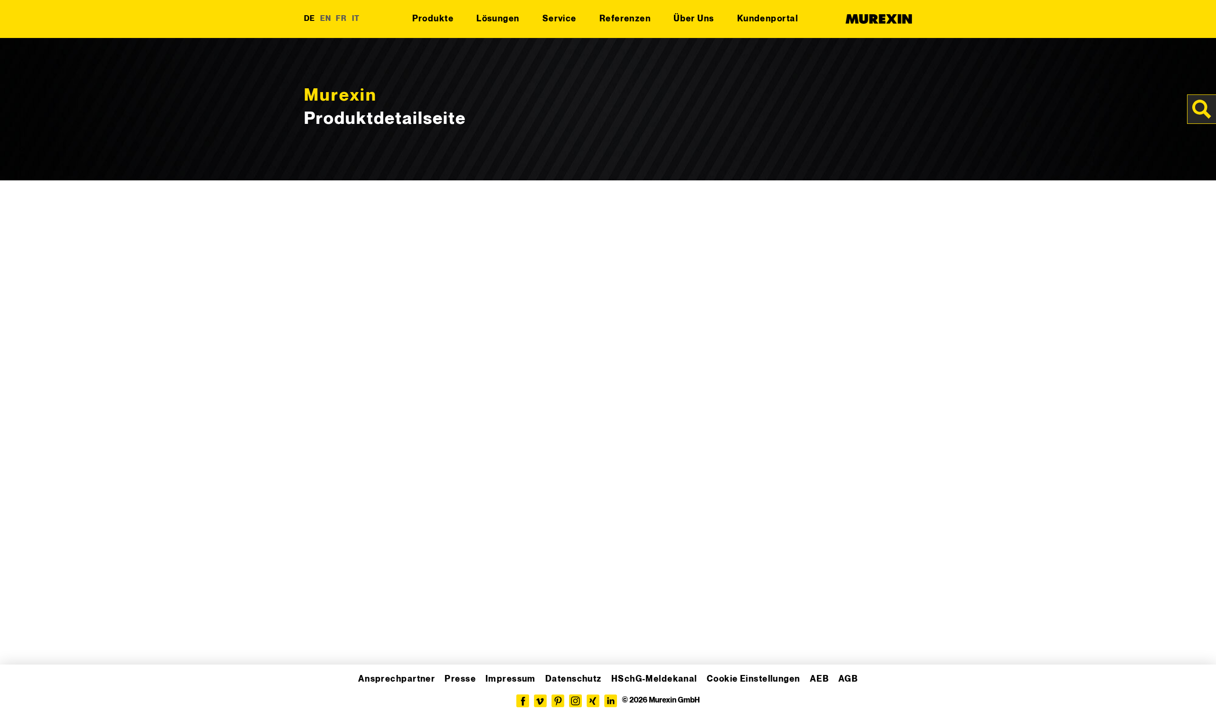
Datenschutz (573, 679)
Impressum (510, 679)
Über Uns (694, 18)
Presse (460, 679)
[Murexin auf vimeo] (540, 700)
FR (341, 19)
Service (559, 18)
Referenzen (625, 18)
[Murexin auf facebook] (522, 700)
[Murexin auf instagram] (575, 700)
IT (356, 19)
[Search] (1202, 109)
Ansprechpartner (397, 679)
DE (309, 19)
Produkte (433, 18)
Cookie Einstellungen (753, 679)
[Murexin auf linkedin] (610, 700)
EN (326, 19)
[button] (21, 691)
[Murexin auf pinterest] (557, 700)
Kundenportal (767, 18)
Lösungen (498, 18)
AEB (819, 679)
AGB (848, 679)
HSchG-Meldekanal (654, 679)
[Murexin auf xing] (593, 700)
